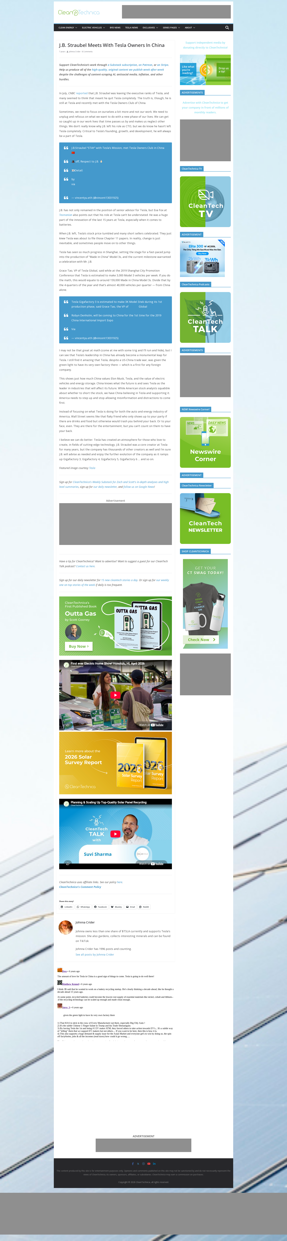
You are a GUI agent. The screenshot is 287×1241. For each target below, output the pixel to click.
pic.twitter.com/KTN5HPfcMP (90, 189)
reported (82, 93)
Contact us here (85, 566)
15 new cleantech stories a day (119, 580)
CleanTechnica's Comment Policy (80, 887)
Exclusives (149, 27)
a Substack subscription (122, 65)
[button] (75, 28)
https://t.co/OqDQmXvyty (129, 320)
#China (122, 184)
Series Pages (170, 27)
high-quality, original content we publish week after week (128, 69)
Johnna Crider (75, 51)
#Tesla (113, 184)
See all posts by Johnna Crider (95, 954)
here (119, 882)
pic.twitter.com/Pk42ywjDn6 (126, 329)
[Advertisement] (176, 12)
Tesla (92, 468)
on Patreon (145, 65)
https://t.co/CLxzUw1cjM (99, 170)
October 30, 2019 (130, 338)
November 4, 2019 (130, 197)
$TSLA (104, 184)
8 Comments (87, 51)
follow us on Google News (138, 487)
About (188, 27)
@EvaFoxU (82, 179)
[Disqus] (115, 1003)
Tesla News (131, 27)
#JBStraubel (136, 184)
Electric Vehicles (92, 27)
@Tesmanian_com (87, 184)
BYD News (115, 27)
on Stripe (162, 65)
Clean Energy (66, 27)
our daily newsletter (105, 487)
